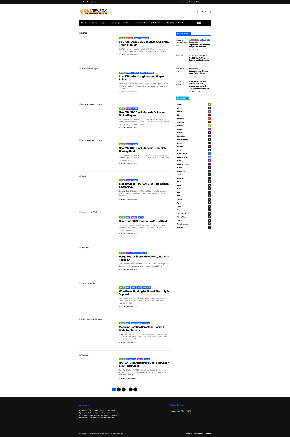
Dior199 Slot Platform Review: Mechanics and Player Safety (198, 59)
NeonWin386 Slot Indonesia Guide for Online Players (142, 114)
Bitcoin (193, 111)
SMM (193, 196)
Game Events (193, 154)
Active (122, 38)
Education (193, 136)
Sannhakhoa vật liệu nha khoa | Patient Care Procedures (198, 72)
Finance (193, 146)
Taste (193, 206)
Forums (208, 434)
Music (193, 185)
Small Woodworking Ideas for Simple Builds (141, 78)
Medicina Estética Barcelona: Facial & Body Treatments (141, 328)
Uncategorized (193, 224)
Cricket (193, 125)
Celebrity (193, 122)
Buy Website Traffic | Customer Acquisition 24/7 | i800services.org (199, 87)
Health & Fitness (137, 323)
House (193, 168)
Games (128, 108)
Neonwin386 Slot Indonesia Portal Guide (143, 221)
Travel (193, 220)
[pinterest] (210, 2)
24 (130, 389)
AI (193, 108)
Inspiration (136, 253)
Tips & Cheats (193, 217)
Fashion (135, 73)
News (136, 38)
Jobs (193, 175)
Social (193, 199)
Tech (142, 73)
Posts (133, 287)
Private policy (198, 434)
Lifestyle (146, 323)
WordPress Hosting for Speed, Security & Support (144, 293)
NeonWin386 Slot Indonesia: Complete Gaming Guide (143, 149)
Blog (127, 217)
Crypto (193, 129)
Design (128, 73)
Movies (193, 182)
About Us (188, 434)
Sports (135, 108)
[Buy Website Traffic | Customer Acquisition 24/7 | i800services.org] (181, 85)
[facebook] (201, 2)
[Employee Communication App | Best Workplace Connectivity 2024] (181, 43)
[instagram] (207, 2)
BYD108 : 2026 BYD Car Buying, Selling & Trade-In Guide (144, 43)
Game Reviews (193, 157)
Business (129, 38)
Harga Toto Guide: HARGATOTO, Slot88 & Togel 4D (144, 258)
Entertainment (130, 359)
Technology (144, 38)
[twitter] (204, 1)
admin (123, 55)
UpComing (193, 227)
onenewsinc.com (118, 434)
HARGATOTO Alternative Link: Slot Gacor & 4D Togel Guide (144, 364)
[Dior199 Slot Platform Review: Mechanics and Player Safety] (181, 58)
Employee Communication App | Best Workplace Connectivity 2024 (199, 46)
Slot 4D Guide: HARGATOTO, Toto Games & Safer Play (144, 185)
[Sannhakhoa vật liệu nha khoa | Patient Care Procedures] (181, 71)
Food (193, 150)
